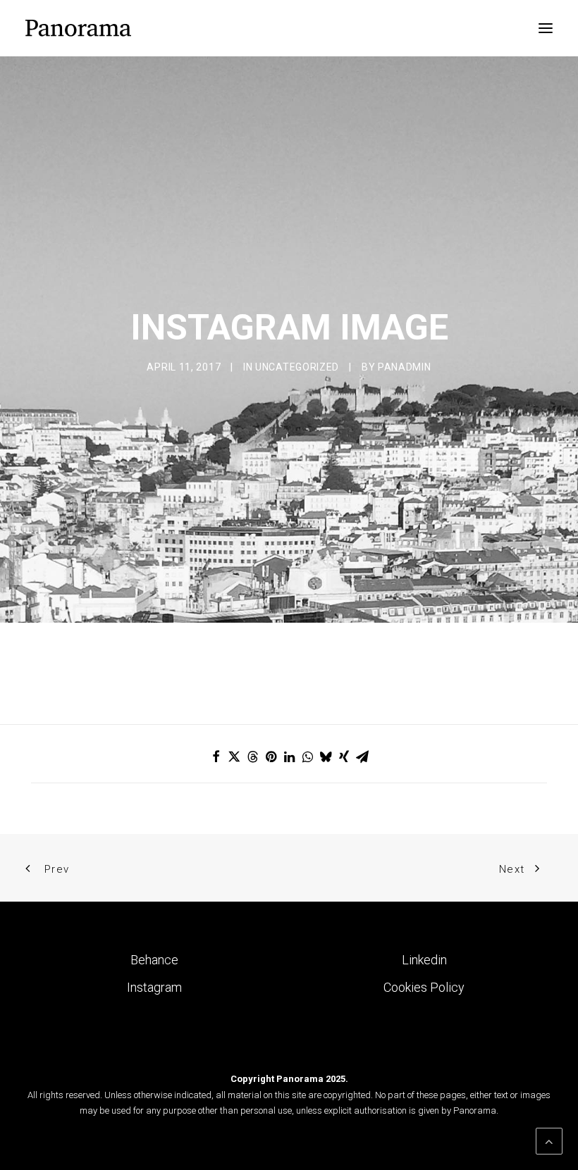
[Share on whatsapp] (307, 756)
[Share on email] (362, 756)
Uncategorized (297, 367)
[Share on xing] (344, 756)
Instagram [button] (154, 987)
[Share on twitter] (234, 756)
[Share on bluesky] (325, 756)
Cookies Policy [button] (424, 987)
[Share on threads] (252, 756)
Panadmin (404, 367)
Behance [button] (154, 959)
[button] (545, 28)
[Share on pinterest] (270, 756)
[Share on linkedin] (289, 756)
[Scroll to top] (549, 1140)
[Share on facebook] (215, 756)
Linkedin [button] (424, 959)
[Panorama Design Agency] (78, 28)
